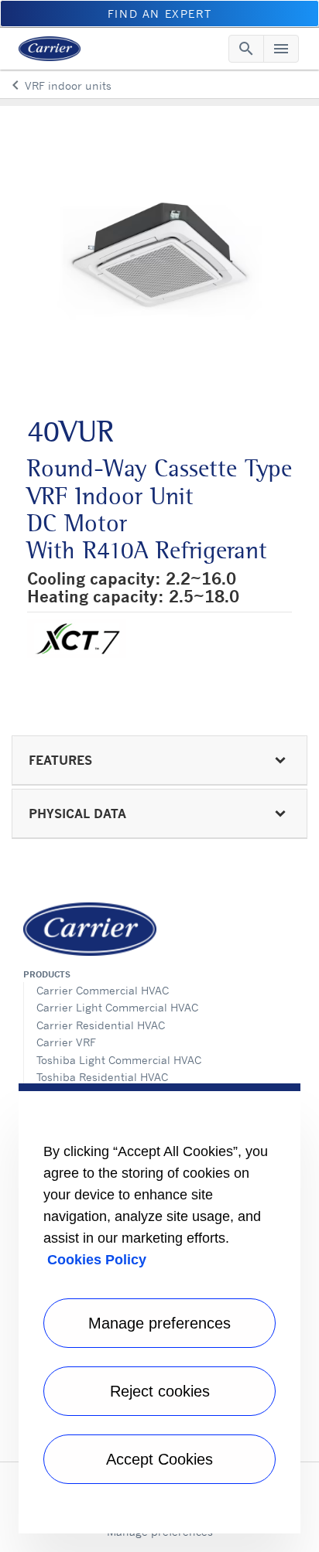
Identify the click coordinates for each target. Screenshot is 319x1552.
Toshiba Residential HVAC (102, 1076)
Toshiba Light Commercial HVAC (118, 1059)
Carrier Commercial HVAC (102, 990)
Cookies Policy (96, 1259)
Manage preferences (159, 1323)
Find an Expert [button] (159, 13)
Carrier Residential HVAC (100, 1025)
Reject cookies (160, 1391)
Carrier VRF (66, 1042)
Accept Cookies (159, 1459)
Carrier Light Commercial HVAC (117, 1007)
